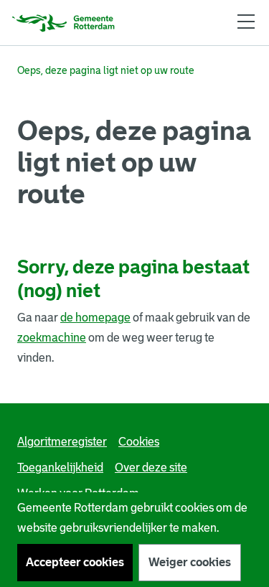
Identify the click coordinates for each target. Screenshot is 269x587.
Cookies (138, 442)
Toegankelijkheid (60, 467)
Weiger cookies (189, 562)
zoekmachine (51, 338)
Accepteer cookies (75, 562)
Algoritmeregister (62, 442)
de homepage (95, 317)
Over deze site (151, 467)
